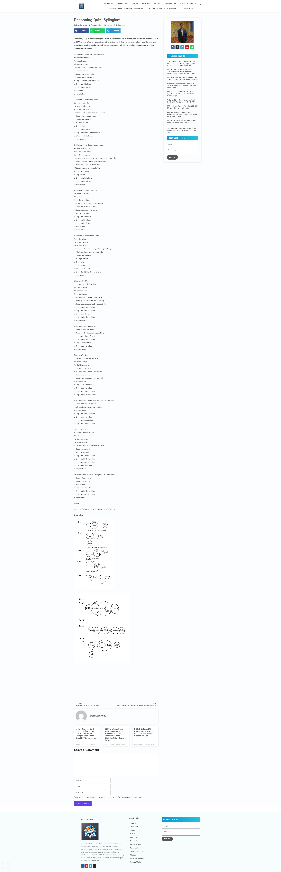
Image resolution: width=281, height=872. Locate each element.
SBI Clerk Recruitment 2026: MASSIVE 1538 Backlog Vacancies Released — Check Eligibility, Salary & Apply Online (115, 734)
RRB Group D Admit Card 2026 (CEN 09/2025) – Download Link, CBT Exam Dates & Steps (180, 94)
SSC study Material (167, 9)
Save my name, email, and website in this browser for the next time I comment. (109, 797)
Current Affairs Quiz (135, 9)
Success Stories (187, 9)
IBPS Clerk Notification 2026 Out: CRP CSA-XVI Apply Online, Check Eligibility (182, 107)
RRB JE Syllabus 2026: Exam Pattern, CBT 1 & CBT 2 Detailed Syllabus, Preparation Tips (144, 732)
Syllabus (152, 9)
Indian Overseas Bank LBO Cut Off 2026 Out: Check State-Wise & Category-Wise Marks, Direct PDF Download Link (86, 733)
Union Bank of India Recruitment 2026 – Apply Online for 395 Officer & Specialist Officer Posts (181, 86)
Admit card (123, 4)
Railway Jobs (170, 4)
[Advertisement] (116, 684)
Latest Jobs (109, 4)
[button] (200, 3)
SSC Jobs (157, 4)
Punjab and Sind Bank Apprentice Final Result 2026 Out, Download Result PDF (181, 101)
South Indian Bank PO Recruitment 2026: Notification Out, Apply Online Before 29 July (181, 131)
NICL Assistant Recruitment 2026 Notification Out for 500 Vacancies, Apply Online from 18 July (182, 114)
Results (134, 4)
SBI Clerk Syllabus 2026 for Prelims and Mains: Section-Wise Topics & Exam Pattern (181, 122)
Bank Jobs (146, 4)
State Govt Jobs (187, 4)
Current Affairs (116, 9)
